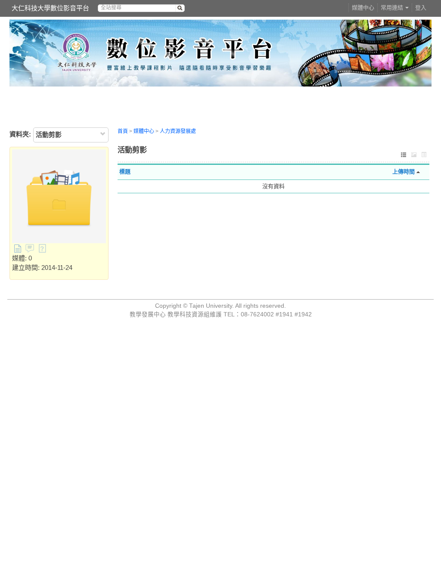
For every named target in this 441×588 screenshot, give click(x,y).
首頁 (123, 131)
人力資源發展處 (178, 131)
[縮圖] (414, 155)
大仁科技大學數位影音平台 (50, 8)
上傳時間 (403, 171)
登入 (420, 7)
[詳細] (424, 155)
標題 (124, 171)
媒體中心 (363, 7)
